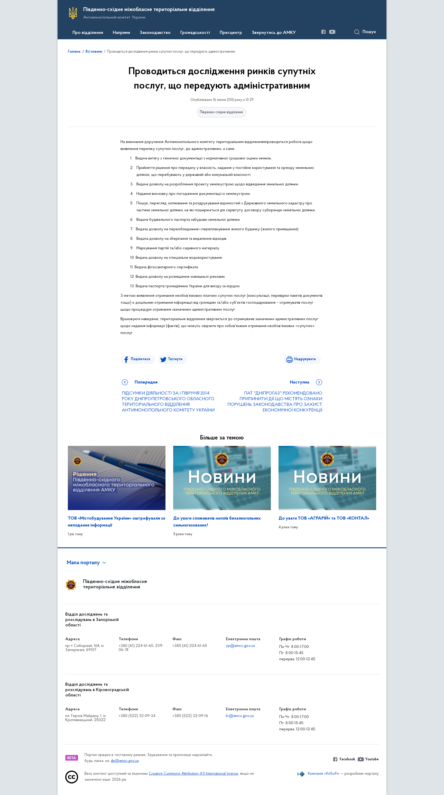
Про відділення (87, 33)
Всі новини (94, 52)
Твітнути (175, 359)
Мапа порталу (83, 563)
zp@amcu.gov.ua (240, 646)
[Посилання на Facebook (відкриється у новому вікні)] (323, 32)
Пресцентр (231, 33)
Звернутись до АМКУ (274, 33)
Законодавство (155, 33)
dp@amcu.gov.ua (125, 761)
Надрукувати (305, 359)
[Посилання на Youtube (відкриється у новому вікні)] (332, 32)
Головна (74, 52)
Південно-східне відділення (221, 112)
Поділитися (140, 359)
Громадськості (195, 33)
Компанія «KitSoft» (324, 774)
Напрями (121, 33)
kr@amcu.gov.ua (240, 716)
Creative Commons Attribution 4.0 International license (193, 774)
